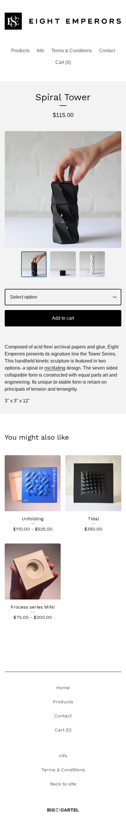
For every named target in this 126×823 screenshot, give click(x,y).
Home (63, 687)
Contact (107, 50)
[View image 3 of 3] (92, 264)
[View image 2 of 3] (63, 264)
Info (40, 50)
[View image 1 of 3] (34, 264)
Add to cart (63, 318)
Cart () (63, 62)
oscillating (54, 367)
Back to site (63, 784)
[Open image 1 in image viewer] (63, 189)
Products (20, 50)
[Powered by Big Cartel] (63, 810)
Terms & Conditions (71, 50)
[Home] (63, 21)
